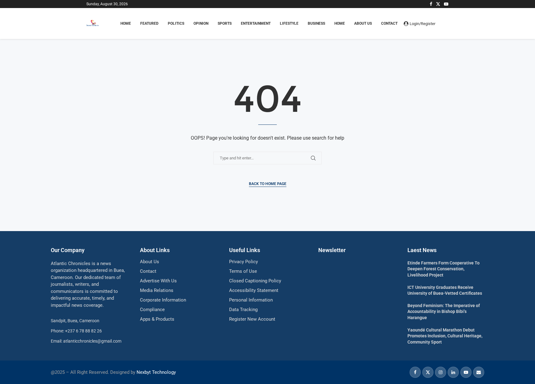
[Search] (445, 23)
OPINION (201, 23)
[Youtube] (446, 4)
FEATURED (149, 23)
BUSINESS (316, 23)
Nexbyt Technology (156, 372)
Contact (389, 23)
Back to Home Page (267, 184)
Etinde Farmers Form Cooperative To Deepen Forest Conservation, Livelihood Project (443, 268)
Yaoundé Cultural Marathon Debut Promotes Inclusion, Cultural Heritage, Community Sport (444, 335)
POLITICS (176, 23)
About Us (363, 23)
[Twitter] (438, 4)
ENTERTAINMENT (256, 23)
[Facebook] (431, 4)
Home (339, 23)
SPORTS (225, 23)
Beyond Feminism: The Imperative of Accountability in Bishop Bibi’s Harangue (443, 311)
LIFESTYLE (289, 23)
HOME (125, 23)
